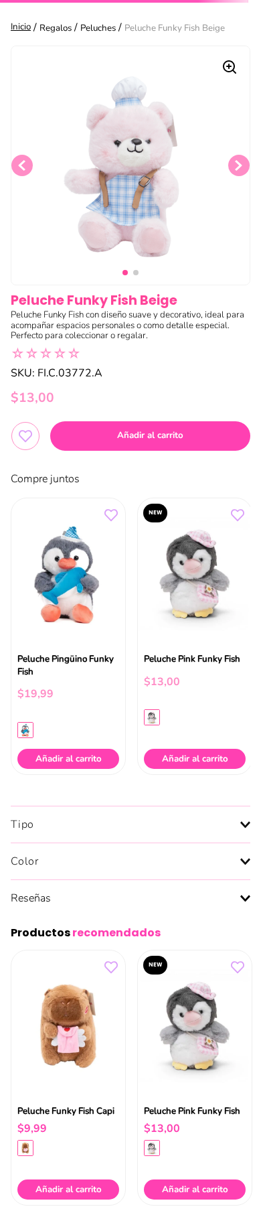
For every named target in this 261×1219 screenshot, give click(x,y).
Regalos (55, 28)
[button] (25, 729)
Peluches (98, 28)
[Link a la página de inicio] (22, 27)
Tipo (22, 824)
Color (25, 861)
